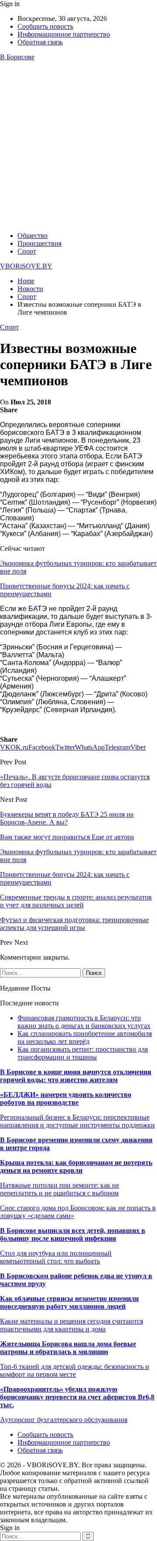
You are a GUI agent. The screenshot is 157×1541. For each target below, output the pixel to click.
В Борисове (17, 57)
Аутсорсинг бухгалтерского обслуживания (63, 1419)
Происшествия (39, 243)
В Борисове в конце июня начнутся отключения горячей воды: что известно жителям (75, 1075)
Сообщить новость (45, 26)
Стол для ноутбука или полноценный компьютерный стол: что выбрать (56, 1257)
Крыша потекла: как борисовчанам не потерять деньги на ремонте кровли (76, 1166)
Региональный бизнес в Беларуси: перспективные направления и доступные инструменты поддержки (77, 1121)
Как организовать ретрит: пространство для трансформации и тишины (82, 1053)
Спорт (26, 251)
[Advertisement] (78, 146)
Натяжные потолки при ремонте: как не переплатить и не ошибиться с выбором (59, 1189)
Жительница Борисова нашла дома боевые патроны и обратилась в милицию (68, 1347)
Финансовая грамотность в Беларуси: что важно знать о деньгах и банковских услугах (83, 1021)
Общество (32, 235)
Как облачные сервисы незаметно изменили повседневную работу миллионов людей (69, 1302)
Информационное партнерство (63, 34)
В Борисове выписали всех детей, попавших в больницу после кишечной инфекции (72, 1234)
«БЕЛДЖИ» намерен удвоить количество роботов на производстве (65, 1098)
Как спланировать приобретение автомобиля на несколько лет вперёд (84, 1037)
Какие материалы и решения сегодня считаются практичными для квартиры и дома (71, 1325)
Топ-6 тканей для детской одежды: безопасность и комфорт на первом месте (74, 1370)
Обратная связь (40, 42)
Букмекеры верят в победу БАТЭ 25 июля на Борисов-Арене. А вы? (66, 818)
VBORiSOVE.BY (26, 266)
